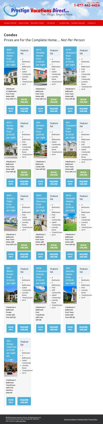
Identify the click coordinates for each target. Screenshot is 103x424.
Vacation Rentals (10, 23)
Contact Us (91, 23)
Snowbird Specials (78, 23)
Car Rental (51, 23)
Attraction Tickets (37, 23)
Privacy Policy (93, 419)
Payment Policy (83, 419)
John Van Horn (21, 421)
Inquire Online (23, 23)
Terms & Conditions (70, 419)
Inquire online (24, 110)
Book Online (24, 100)
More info (11, 110)
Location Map (64, 23)
